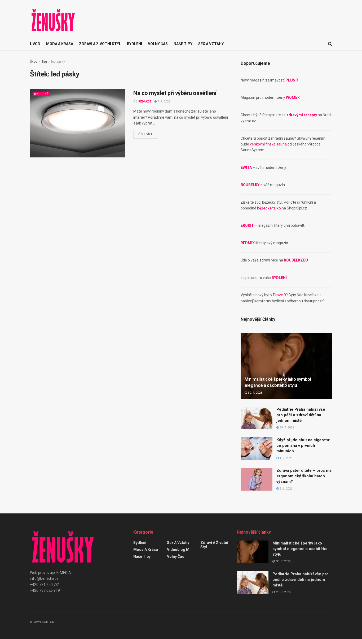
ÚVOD (35, 44)
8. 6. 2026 (285, 488)
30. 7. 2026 (254, 392)
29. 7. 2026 (286, 427)
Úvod (33, 61)
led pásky (58, 61)
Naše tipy (183, 44)
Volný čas (158, 44)
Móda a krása (59, 44)
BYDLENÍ (279, 278)
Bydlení (134, 44)
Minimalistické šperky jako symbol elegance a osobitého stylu (300, 549)
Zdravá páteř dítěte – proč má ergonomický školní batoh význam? (304, 476)
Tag (44, 61)
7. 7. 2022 (163, 101)
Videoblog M (178, 549)
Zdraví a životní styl (100, 44)
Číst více (145, 134)
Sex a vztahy (211, 44)
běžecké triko (269, 208)
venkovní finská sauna (268, 144)
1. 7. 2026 (285, 458)
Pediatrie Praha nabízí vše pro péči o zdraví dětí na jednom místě (300, 415)
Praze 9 (279, 295)
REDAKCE (144, 101)
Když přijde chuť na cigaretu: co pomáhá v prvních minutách (303, 445)
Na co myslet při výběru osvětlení (174, 93)
